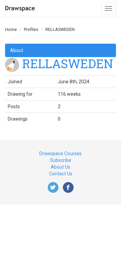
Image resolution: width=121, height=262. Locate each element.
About (16, 50)
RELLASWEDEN (67, 63)
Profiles (31, 29)
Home (11, 29)
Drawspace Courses (60, 153)
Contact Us (60, 173)
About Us (60, 167)
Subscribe (60, 160)
